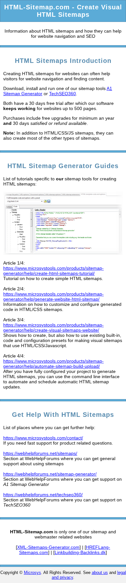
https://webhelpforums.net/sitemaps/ (40, 453)
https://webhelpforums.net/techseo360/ (43, 494)
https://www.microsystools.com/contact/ (43, 437)
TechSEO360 (62, 93)
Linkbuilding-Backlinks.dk (80, 552)
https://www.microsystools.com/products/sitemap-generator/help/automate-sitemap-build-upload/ (53, 363)
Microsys (32, 572)
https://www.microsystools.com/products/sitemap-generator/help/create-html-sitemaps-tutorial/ (53, 271)
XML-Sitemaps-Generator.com (48, 547)
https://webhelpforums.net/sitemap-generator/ (50, 474)
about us (100, 572)
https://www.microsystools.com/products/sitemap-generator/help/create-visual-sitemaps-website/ (53, 327)
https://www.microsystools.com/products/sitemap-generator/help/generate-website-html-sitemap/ (53, 296)
